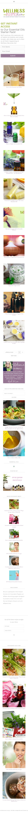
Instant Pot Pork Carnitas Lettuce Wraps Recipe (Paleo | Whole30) (14, 677)
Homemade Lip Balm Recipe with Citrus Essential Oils (14, 201)
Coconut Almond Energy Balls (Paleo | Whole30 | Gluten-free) (14, 800)
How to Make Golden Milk (14, 457)
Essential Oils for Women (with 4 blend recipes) (14, 708)
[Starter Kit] (14, 482)
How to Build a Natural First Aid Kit (14, 540)
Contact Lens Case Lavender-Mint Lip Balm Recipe (14, 343)
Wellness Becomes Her (14, 13)
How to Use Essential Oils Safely (14, 87)
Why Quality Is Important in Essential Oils (14, 257)
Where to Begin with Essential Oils (14, 144)
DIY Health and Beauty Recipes (14, 553)
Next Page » (14, 355)
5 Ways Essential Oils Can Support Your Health (14, 314)
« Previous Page (9, 352)
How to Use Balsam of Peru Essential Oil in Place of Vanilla (14, 116)
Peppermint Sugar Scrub (14, 285)
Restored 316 (24, 810)
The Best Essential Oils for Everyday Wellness (14, 229)
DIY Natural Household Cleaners (14, 581)
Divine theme (15, 810)
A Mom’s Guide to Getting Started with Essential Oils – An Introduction (14, 173)
